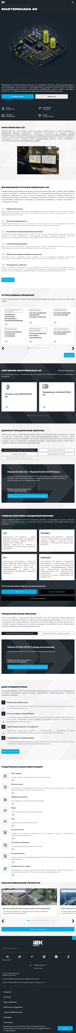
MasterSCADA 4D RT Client (56, 454)
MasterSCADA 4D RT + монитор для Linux (56, 633)
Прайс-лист (52, 96)
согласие (40, 1028)
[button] (28, 348)
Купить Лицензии (10, 1002)
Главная (3, 5)
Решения (7, 997)
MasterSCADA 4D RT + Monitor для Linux (19, 458)
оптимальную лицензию (17, 524)
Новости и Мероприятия (13, 1012)
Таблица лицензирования (38, 598)
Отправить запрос (17, 96)
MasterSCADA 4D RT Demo (56, 450)
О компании (8, 1022)
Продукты (12, 5)
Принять (65, 1028)
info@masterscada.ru (9, 975)
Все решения (69, 355)
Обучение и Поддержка (13, 1007)
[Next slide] (73, 348)
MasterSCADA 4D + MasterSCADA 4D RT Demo (19, 450)
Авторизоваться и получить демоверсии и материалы (27, 496)
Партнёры (8, 1017)
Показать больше (8, 280)
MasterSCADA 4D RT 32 (19, 454)
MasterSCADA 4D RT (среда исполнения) (19, 633)
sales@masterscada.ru (32, 979)
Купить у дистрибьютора (10, 751)
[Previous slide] (2, 348)
